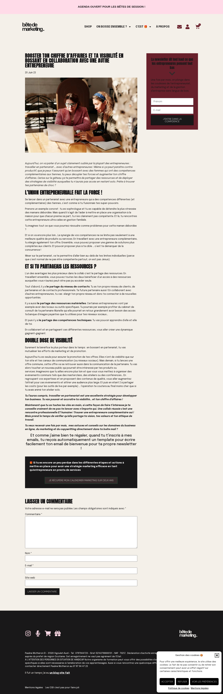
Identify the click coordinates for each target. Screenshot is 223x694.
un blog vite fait (60, 673)
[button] (216, 655)
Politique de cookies (178, 688)
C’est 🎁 (141, 26)
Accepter (167, 681)
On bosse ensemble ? (111, 26)
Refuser (182, 681)
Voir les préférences (204, 681)
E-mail (29, 566)
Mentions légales (200, 688)
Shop (88, 26)
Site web (30, 578)
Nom (28, 553)
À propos (163, 26)
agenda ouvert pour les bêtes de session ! (111, 6)
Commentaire (33, 514)
